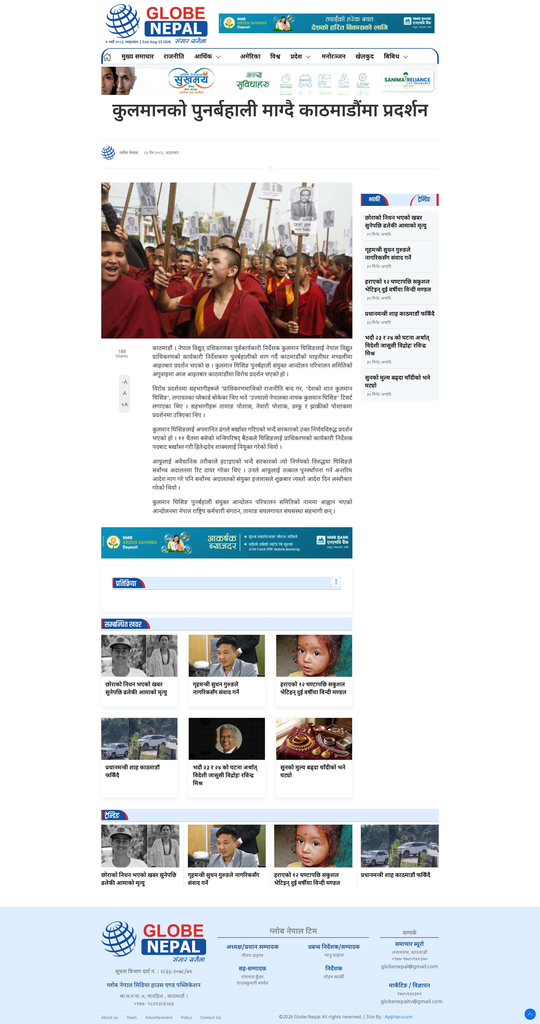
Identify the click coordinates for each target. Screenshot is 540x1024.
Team (132, 1017)
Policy (186, 1017)
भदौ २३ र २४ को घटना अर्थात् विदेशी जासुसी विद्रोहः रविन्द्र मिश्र (225, 775)
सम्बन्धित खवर (123, 625)
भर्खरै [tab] (374, 199)
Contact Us (210, 1017)
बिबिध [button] (391, 57)
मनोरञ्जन (334, 57)
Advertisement (158, 1017)
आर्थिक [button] (203, 57)
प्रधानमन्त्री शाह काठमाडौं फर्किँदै (400, 314)
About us (109, 1017)
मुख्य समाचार (138, 57)
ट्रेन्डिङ (112, 816)
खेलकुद (365, 57)
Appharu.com (399, 1017)
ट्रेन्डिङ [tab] (424, 199)
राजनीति (174, 57)
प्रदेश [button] (296, 57)
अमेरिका (250, 57)
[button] (530, 1014)
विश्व (275, 57)
